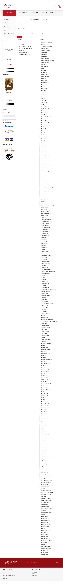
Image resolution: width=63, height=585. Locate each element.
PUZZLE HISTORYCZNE (9, 36)
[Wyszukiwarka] (53, 6)
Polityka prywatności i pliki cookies (9, 576)
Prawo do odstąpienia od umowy (9, 575)
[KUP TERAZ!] (11, 44)
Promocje (44, 12)
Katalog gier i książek (8, 13)
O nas (4, 572)
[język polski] (3, 1)
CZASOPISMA (7, 19)
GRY (5, 17)
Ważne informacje (34, 12)
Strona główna (23, 12)
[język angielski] (5, 1)
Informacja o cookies (47, 582)
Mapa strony (5, 578)
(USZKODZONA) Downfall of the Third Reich (9, 94)
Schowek (52, 12)
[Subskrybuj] (57, 563)
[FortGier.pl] (8, 6)
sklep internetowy (54, 582)
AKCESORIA (6, 30)
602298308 (35, 575)
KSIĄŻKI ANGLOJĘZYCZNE (8, 23)
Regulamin (5, 573)
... (58, 12)
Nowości (5, 40)
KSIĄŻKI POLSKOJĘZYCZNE (8, 27)
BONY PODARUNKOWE (9, 33)
